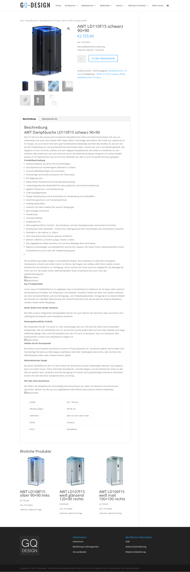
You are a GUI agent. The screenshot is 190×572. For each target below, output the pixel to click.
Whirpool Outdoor (137, 6)
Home (58, 6)
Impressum (78, 541)
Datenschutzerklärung (136, 546)
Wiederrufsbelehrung (136, 552)
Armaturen (70, 6)
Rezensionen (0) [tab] (49, 119)
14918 (99, 74)
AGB (127, 541)
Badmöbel (105, 6)
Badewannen (88, 6)
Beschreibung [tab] (29, 119)
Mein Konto (157, 6)
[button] (68, 28)
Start (22, 20)
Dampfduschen (31, 20)
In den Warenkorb (103, 58)
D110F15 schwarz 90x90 (114, 74)
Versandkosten (80, 552)
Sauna (119, 6)
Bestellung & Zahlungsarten (86, 546)
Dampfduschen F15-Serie (50, 20)
